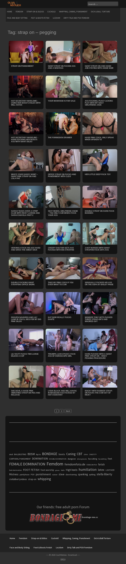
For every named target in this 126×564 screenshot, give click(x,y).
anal (11, 454)
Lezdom (56, 18)
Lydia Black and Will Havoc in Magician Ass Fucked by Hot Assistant (62, 393)
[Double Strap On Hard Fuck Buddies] (100, 196)
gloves (57, 470)
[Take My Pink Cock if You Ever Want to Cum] (63, 268)
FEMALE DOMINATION (27, 463)
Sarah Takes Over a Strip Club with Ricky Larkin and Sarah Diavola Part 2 (25, 213)
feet (110, 458)
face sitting (92, 459)
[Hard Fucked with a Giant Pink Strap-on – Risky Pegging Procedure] (100, 339)
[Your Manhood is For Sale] (63, 86)
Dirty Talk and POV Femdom (76, 18)
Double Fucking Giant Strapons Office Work (23, 283)
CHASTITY (92, 454)
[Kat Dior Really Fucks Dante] (63, 302)
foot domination (15, 470)
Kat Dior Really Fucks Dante (59, 318)
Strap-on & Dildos (35, 11)
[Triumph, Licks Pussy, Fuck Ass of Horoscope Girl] (63, 339)
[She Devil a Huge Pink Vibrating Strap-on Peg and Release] (26, 376)
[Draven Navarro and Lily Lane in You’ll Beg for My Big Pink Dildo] (26, 302)
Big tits (38, 454)
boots (62, 454)
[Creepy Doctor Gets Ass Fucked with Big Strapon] (63, 233)
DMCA (63, 559)
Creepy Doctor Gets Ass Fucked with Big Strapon (61, 249)
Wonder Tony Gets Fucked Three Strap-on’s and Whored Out (98, 319)
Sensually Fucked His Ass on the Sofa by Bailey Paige (99, 283)
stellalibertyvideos (18, 479)
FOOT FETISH (31, 470)
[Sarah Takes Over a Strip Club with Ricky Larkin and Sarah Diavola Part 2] (26, 196)
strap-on (32, 479)
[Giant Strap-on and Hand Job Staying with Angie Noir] (100, 51)
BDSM (31, 454)
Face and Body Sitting (17, 18)
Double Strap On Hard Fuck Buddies (99, 212)
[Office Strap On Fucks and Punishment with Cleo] (63, 160)
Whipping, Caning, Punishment (73, 11)
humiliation (88, 469)
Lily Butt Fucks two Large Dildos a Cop (25, 355)
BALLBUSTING (20, 454)
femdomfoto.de (75, 464)
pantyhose (25, 474)
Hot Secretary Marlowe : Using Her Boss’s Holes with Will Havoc (26, 103)
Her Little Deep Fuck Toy (98, 174)
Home (9, 11)
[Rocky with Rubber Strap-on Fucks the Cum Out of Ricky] (100, 376)
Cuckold (51, 11)
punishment (43, 474)
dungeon (72, 458)
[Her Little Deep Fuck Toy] (100, 160)
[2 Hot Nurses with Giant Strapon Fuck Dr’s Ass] (100, 233)
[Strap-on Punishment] (26, 51)
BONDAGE (49, 453)
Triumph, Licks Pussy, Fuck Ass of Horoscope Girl (62, 355)
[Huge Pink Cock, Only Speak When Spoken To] (100, 123)
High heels (71, 470)
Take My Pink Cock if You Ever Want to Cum (60, 283)
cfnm (86, 454)
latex (101, 470)
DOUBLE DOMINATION (57, 459)
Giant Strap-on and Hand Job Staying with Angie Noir (99, 67)
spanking (83, 474)
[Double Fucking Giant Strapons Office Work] (26, 268)
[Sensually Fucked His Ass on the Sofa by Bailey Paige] (100, 268)
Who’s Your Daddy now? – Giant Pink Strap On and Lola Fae (24, 176)
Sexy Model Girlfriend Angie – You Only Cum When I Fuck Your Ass (63, 213)
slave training (71, 474)
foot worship (47, 469)
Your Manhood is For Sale (61, 101)
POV (32, 474)
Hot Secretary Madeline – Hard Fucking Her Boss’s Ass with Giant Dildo (24, 139)
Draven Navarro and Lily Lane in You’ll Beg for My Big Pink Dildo (26, 319)
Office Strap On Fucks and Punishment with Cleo (62, 175)
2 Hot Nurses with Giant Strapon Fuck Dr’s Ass (97, 249)
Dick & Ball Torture (100, 11)
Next (68, 411)
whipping (44, 479)
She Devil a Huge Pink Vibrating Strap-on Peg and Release (25, 393)
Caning (71, 454)
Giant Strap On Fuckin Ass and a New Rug (61, 67)
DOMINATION (40, 458)
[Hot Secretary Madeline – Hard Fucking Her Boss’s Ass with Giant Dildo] (26, 123)
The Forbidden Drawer (60, 137)
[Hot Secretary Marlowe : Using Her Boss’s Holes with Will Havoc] (26, 86)
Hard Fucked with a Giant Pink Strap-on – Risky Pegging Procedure (98, 356)
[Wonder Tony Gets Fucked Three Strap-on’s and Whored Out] (100, 302)
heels (63, 470)
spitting (92, 474)
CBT (80, 454)
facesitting (102, 459)
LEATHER (110, 470)
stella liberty (104, 474)
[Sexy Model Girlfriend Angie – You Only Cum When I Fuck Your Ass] (63, 196)
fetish (101, 464)
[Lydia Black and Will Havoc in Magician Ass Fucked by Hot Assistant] (63, 376)
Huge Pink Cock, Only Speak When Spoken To (99, 138)
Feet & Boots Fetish (40, 18)
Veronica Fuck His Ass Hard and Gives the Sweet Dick (25, 249)
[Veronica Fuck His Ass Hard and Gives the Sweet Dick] (26, 233)
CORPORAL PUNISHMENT (20, 459)
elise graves (82, 459)
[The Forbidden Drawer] (63, 123)
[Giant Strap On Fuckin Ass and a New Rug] (63, 51)
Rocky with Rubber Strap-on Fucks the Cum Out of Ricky (99, 393)
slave (61, 474)
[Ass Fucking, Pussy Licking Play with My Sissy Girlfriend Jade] (100, 86)
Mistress (13, 474)
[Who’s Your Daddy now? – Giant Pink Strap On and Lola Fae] (26, 160)
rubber (54, 474)
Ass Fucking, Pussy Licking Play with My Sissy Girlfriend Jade (99, 103)
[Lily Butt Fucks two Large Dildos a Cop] (26, 339)
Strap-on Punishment (22, 66)
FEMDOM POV (92, 465)
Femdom (19, 11)
